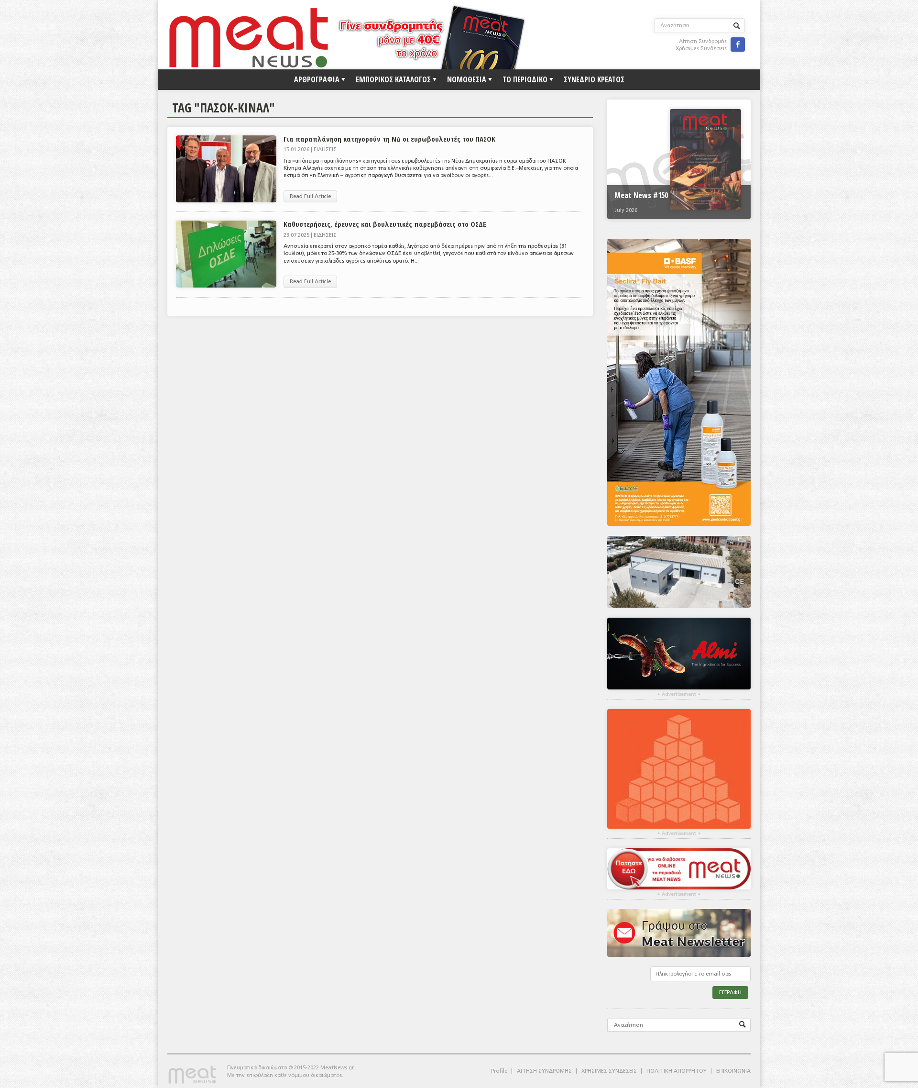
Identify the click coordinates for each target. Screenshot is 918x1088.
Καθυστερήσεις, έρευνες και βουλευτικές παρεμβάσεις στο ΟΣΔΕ (385, 224)
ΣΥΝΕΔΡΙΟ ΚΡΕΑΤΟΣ (594, 79)
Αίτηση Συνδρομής (703, 41)
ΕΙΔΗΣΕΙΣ (325, 149)
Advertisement (678, 694)
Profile (499, 1071)
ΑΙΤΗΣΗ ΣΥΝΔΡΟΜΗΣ (544, 1071)
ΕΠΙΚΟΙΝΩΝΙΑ (733, 1071)
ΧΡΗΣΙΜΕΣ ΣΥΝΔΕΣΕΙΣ (609, 1071)
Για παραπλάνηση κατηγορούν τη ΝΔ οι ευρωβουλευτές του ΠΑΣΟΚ (389, 139)
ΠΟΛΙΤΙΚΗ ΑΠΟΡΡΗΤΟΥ (676, 1071)
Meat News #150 (641, 195)
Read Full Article (310, 196)
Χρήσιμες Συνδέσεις (701, 48)
